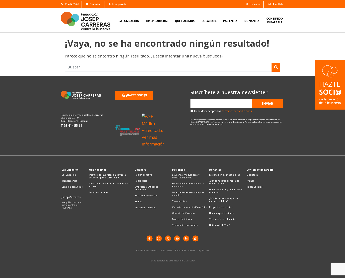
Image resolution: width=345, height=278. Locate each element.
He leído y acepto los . (223, 111)
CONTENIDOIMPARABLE (274, 20)
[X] (168, 238)
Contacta (94, 4)
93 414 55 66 (72, 4)
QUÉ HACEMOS (185, 21)
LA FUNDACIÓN (129, 21)
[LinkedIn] (186, 238)
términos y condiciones (237, 111)
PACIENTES (230, 21)
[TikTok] (195, 238)
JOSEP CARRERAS (157, 21)
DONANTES (252, 21)
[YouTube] (177, 238)
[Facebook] (150, 238)
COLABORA (208, 21)
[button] (252, 4)
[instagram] (159, 238)
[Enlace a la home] (88, 21)
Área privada (119, 4)
